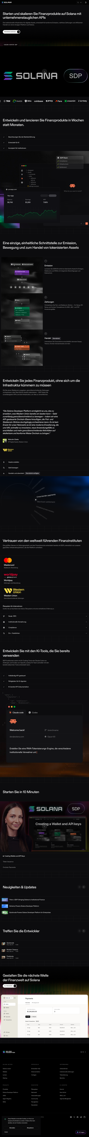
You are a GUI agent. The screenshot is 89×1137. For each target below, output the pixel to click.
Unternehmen (64, 1068)
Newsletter (34, 1105)
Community (34, 1099)
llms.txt (62, 1089)
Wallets (5, 1072)
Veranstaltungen (36, 1095)
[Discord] (77, 1117)
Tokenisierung (64, 1075)
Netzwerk (34, 1092)
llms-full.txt (63, 1092)
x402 (4, 1095)
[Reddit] (81, 1117)
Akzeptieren (30, 1128)
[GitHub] (84, 1117)
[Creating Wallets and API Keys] (44, 826)
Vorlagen (33, 1075)
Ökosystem (34, 1089)
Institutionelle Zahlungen (67, 1072)
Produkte (5, 1089)
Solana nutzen (7, 1068)
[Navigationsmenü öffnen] (86, 2)
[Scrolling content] (44, 101)
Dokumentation (35, 1072)
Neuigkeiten (34, 1102)
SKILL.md (62, 1095)
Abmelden (12, 1128)
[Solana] (6, 2)
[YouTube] (71, 1117)
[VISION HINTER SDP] (44, 71)
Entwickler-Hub (35, 1068)
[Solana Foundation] (9, 1052)
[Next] (83, 887)
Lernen (5, 1075)
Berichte (62, 1078)
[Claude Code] (16, 712)
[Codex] (34, 712)
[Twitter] (74, 1117)
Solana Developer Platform (10, 1092)
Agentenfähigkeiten (65, 1099)
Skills (4, 1102)
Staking (5, 1078)
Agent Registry (7, 1099)
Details (6, 1132)
